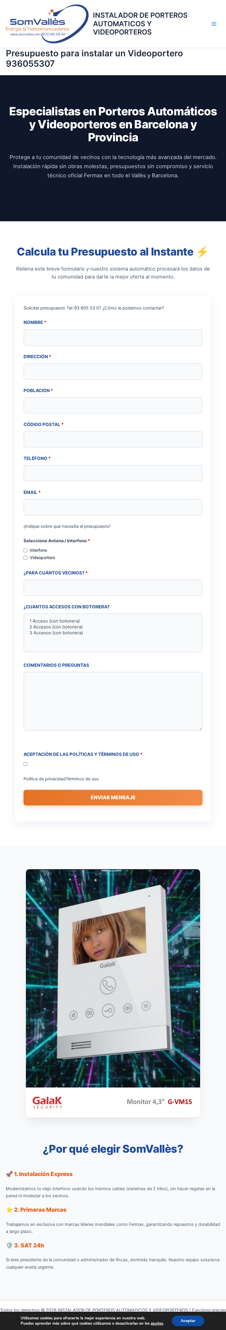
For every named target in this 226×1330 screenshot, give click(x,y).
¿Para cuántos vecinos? (56, 573)
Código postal (44, 424)
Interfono (38, 550)
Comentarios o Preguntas (56, 665)
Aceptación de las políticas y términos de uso (83, 754)
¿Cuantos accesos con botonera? (66, 607)
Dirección (37, 356)
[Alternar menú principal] (214, 24)
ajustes (157, 1323)
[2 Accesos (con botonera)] (113, 627)
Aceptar (188, 1321)
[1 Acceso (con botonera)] (113, 621)
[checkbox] (25, 550)
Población (38, 390)
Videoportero (42, 557)
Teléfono (37, 458)
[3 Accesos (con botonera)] (113, 633)
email (32, 492)
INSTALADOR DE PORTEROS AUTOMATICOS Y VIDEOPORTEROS (140, 23)
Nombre (35, 322)
